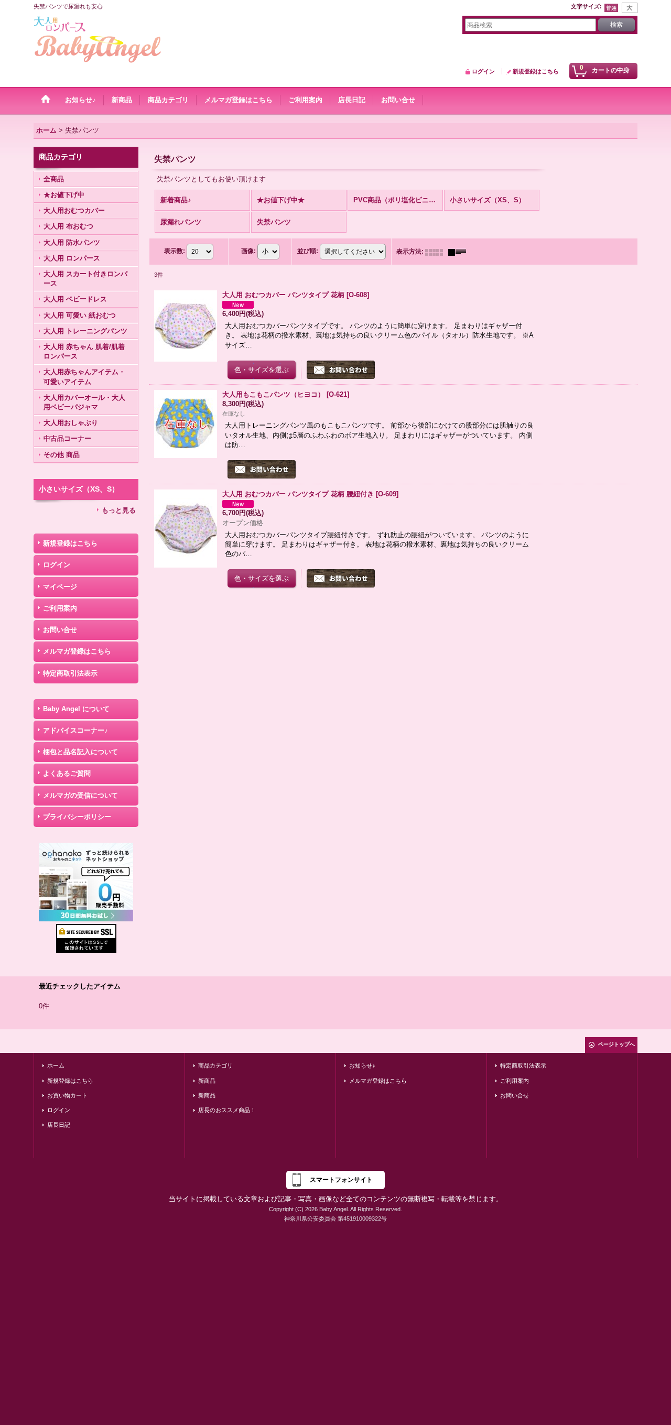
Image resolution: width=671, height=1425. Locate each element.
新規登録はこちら (536, 71)
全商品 (54, 179)
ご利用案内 (60, 608)
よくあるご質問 (67, 773)
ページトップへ (616, 1044)
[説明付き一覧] (459, 251)
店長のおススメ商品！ (227, 1110)
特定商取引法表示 (70, 673)
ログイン (483, 71)
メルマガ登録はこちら (77, 651)
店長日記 (58, 1125)
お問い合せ (60, 630)
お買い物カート (67, 1095)
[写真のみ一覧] (436, 251)
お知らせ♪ (362, 1065)
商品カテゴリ (215, 1065)
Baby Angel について (76, 709)
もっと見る (119, 510)
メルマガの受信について (80, 795)
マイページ (60, 587)
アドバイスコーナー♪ (75, 730)
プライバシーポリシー (77, 817)
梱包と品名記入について (80, 752)
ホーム (55, 1065)
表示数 (174, 251)
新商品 (206, 1081)
